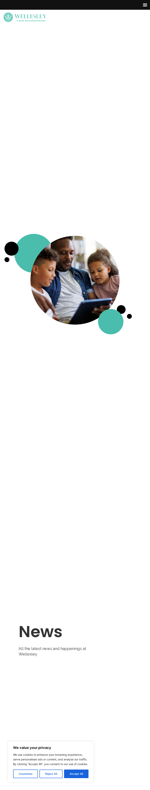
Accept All (76, 773)
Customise (25, 773)
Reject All (51, 773)
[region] (51, 761)
